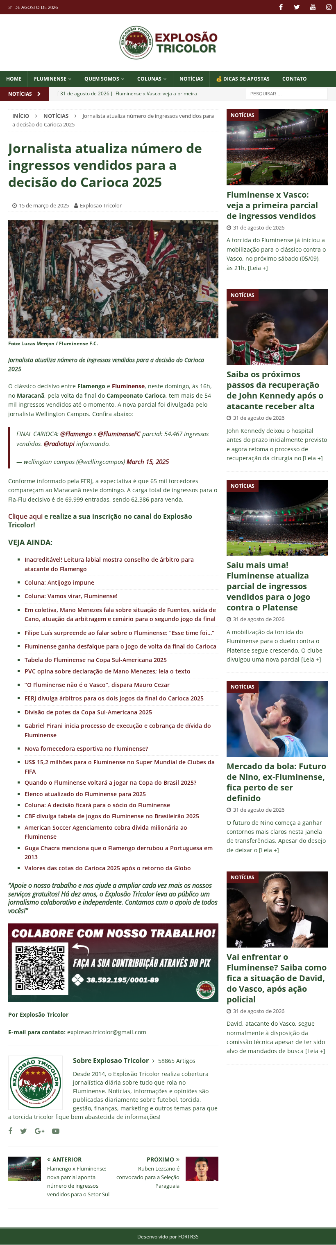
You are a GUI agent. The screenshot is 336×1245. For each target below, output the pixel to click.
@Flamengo (76, 434)
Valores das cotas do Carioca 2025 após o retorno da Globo (108, 868)
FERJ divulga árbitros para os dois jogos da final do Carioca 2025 (114, 698)
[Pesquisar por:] (287, 93)
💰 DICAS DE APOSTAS (243, 78)
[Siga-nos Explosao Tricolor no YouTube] (52, 1131)
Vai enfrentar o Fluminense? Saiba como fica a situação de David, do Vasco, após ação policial (277, 978)
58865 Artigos (176, 1061)
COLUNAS (149, 78)
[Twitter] (297, 7)
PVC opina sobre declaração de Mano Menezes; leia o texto (108, 671)
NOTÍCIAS (191, 78)
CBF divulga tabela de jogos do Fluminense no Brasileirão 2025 (112, 816)
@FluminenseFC (119, 434)
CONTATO (294, 78)
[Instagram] (329, 7)
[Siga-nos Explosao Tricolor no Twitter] (20, 1131)
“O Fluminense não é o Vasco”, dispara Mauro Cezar (97, 685)
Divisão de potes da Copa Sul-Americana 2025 (88, 712)
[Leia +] (258, 268)
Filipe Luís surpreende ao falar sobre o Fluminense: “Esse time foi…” (119, 633)
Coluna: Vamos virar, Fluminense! (71, 596)
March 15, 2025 (148, 461)
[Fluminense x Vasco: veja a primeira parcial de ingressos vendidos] (277, 147)
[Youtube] (313, 7)
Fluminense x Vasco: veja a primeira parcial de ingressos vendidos (272, 205)
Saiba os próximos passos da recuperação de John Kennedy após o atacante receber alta (275, 390)
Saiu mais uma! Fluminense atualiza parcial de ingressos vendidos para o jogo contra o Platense (268, 586)
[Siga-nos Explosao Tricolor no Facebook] (10, 1131)
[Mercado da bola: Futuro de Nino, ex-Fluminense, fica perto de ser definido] (277, 718)
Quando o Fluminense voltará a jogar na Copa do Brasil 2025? (110, 782)
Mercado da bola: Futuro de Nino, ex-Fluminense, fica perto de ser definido (276, 782)
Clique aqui (25, 516)
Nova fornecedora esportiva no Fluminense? (86, 748)
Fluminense (50, 78)
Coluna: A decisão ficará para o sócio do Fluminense (97, 805)
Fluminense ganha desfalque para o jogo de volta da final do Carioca (120, 646)
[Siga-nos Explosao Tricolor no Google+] (36, 1131)
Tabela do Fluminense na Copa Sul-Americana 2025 (96, 660)
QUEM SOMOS (101, 78)
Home (13, 78)
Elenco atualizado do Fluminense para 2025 (85, 794)
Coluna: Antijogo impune (59, 582)
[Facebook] (281, 7)
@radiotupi (59, 443)
